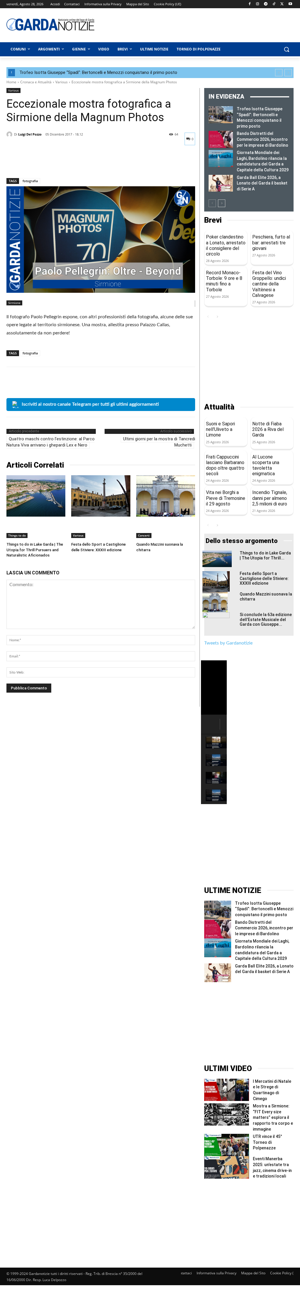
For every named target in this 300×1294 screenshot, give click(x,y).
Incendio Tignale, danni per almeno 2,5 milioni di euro (269, 498)
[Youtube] (290, 4)
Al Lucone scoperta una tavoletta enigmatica (265, 465)
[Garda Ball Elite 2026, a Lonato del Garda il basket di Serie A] (221, 183)
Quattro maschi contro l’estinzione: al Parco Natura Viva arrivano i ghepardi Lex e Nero (50, 442)
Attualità (219, 407)
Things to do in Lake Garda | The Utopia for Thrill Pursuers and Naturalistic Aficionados (34, 549)
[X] (282, 4)
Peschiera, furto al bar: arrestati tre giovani (271, 242)
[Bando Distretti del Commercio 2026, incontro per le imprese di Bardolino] (221, 139)
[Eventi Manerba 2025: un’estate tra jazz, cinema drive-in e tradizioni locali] (226, 1167)
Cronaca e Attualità (36, 81)
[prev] (278, 72)
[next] (288, 72)
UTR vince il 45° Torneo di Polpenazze (267, 1142)
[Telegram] (265, 4)
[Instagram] (257, 4)
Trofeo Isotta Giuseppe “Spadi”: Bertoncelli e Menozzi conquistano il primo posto (98, 72)
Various (61, 81)
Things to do (17, 535)
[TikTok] (274, 4)
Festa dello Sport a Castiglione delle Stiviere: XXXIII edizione (264, 578)
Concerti (144, 535)
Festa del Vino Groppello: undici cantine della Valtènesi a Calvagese (269, 284)
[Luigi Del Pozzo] (10, 134)
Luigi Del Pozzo (30, 134)
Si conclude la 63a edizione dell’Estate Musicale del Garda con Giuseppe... (266, 619)
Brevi (212, 220)
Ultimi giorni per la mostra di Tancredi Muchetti (159, 442)
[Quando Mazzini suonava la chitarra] (165, 496)
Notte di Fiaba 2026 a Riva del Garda (268, 429)
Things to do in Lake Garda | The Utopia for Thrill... (265, 555)
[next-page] (221, 203)
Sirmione (14, 303)
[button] (286, 49)
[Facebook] (249, 4)
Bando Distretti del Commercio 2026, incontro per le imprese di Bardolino (262, 139)
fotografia (30, 181)
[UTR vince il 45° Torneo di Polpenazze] (226, 1145)
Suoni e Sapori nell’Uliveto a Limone (220, 429)
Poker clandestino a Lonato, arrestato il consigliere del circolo (226, 245)
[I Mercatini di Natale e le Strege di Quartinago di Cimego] (226, 1090)
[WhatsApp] (53, 163)
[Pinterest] (39, 163)
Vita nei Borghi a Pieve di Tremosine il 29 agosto (225, 498)
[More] (66, 163)
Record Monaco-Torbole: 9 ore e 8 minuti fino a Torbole (224, 281)
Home (11, 81)
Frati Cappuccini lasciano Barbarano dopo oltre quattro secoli (225, 465)
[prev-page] (212, 203)
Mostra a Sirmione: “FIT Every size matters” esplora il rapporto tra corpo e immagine (273, 1117)
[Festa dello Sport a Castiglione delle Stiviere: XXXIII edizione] (100, 496)
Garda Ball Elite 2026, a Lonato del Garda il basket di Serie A (262, 183)
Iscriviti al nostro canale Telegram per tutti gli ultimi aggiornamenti (90, 404)
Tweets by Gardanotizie (228, 643)
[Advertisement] (182, 24)
